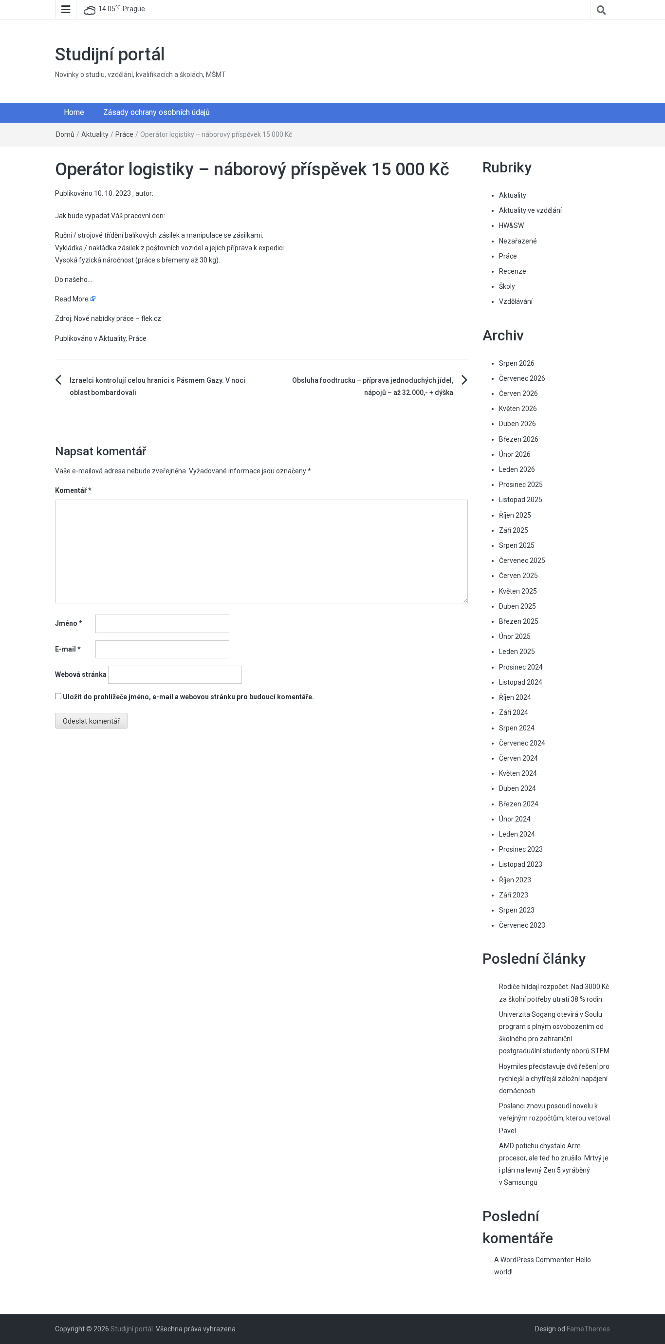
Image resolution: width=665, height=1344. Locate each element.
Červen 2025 (518, 575)
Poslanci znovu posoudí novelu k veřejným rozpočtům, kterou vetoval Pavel (554, 1118)
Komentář (73, 490)
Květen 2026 (518, 408)
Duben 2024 (517, 788)
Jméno (68, 623)
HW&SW (511, 225)
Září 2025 (513, 530)
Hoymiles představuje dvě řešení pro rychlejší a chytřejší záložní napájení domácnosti (554, 1079)
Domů (65, 134)
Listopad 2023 (520, 864)
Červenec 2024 (522, 743)
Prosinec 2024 (521, 667)
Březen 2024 (518, 804)
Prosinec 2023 (521, 849)
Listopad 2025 (520, 500)
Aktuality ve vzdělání (530, 210)
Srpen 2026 (517, 363)
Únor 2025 (515, 636)
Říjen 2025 (515, 515)
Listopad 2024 (520, 682)
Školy (507, 286)
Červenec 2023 (522, 925)
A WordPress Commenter (533, 1260)
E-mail (68, 649)
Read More (72, 299)
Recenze (512, 271)
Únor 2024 (515, 819)
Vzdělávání (516, 301)
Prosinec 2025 (521, 484)
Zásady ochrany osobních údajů (156, 112)
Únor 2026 (515, 454)
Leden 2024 (517, 834)
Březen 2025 (518, 621)
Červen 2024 (518, 758)
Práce (124, 134)
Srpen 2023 (517, 910)
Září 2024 (513, 712)
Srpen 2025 (517, 545)
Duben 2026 (517, 424)
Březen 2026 (518, 439)
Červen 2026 (518, 393)
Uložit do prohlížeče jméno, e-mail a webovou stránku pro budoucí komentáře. (188, 697)
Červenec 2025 (522, 560)
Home (74, 112)
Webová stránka (81, 674)
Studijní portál (110, 54)
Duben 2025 (517, 606)
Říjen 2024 (515, 697)
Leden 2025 (517, 651)
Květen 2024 (518, 773)
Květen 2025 (518, 591)
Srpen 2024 (517, 728)
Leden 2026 (517, 469)
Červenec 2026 (522, 378)
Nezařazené (518, 241)
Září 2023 (513, 895)
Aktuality (95, 134)
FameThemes (588, 1329)
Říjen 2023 (515, 880)
